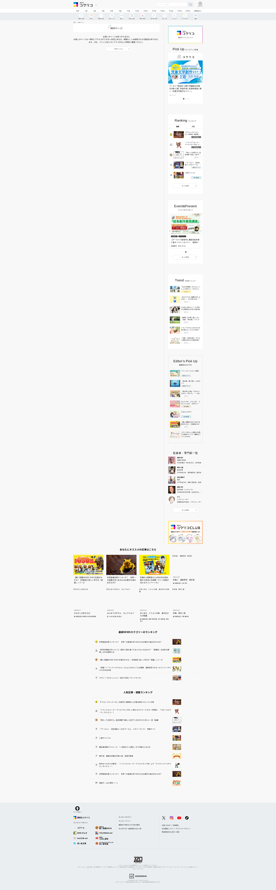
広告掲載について (168, 828)
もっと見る (185, 186)
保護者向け (197, 11)
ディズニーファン (124, 821)
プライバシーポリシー (183, 828)
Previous (168, 78)
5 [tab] (188, 98)
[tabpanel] (185, 78)
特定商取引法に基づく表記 (171, 832)
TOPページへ (118, 49)
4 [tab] (187, 98)
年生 (137, 10)
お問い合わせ (166, 825)
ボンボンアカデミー (125, 817)
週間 (177, 126)
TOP (74, 22)
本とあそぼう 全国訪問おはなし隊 (130, 828)
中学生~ (188, 11)
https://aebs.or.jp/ (138, 869)
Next (202, 78)
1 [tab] (182, 98)
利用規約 (176, 825)
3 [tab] (185, 98)
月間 (193, 126)
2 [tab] (183, 98)
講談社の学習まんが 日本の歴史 (129, 825)
